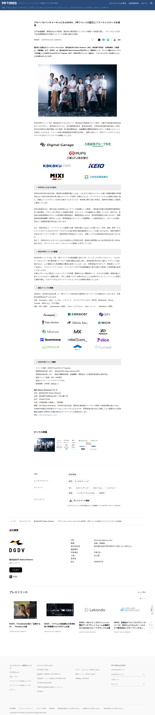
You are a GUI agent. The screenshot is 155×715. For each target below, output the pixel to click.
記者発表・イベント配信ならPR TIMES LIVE (51, 678)
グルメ (97, 7)
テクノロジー (12, 7)
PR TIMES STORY (42, 670)
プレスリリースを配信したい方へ (20, 685)
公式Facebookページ (118, 670)
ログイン (144, 3)
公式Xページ (115, 679)
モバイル (23, 7)
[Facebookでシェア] (103, 40)
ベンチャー (110, 488)
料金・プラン (14, 677)
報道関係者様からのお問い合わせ (68, 708)
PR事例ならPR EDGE (82, 678)
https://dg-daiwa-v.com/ (48, 415)
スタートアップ (82, 488)
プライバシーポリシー (25, 708)
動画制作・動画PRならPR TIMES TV (48, 674)
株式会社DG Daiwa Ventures (44, 521)
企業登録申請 (133, 3)
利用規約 (52, 708)
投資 (70, 493)
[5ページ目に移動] (145, 598)
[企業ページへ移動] (16, 547)
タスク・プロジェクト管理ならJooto (87, 670)
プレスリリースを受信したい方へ (20, 681)
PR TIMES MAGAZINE (44, 683)
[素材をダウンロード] (115, 40)
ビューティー (51, 7)
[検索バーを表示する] (151, 3)
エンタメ (40, 7)
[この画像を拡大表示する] (44, 445)
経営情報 (72, 474)
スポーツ (105, 7)
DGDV (102, 493)
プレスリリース (24, 521)
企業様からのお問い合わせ (91, 708)
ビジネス (88, 7)
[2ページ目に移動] (141, 598)
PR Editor (40, 691)
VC (70, 488)
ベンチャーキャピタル (86, 493)
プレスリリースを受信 (117, 3)
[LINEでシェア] (108, 40)
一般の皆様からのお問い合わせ (113, 708)
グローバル (97, 488)
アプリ (31, 7)
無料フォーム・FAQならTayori (85, 674)
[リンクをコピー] (119, 40)
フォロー (15, 570)
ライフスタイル (77, 7)
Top (3, 7)
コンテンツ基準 (41, 708)
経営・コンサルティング (79, 481)
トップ (13, 521)
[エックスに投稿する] (99, 40)
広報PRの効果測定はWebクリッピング (49, 687)
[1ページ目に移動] (140, 598)
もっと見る (142, 592)
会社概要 (13, 708)
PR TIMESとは (14, 672)
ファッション (63, 7)
